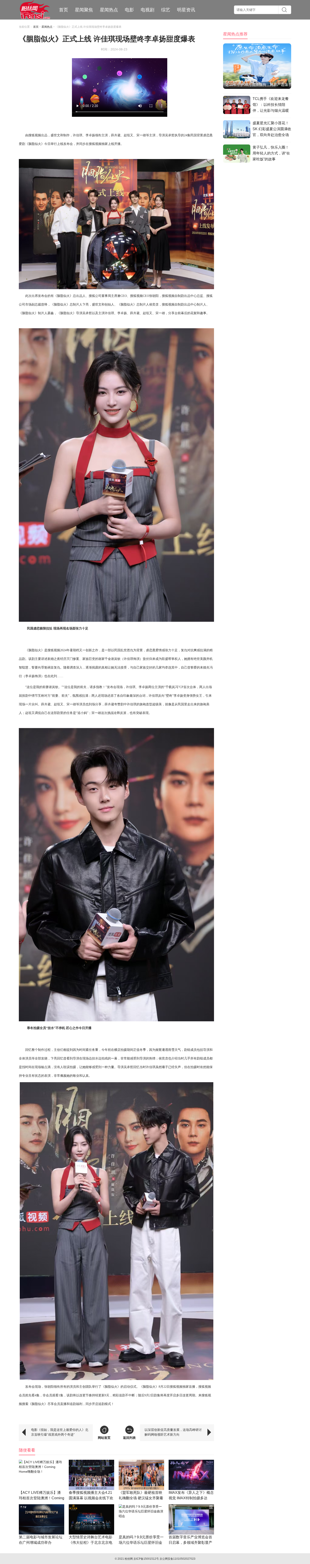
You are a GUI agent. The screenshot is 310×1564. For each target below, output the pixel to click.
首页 (63, 9)
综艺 (165, 9)
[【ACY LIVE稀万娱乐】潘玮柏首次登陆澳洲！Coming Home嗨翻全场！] (41, 1475)
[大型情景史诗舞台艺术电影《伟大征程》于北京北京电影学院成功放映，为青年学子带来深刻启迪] (91, 1519)
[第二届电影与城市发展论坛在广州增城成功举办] (41, 1519)
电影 (129, 9)
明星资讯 (186, 9)
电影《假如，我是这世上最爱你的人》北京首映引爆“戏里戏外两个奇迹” (59, 1432)
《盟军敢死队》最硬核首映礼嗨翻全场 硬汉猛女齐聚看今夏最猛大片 (141, 1498)
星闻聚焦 (84, 9)
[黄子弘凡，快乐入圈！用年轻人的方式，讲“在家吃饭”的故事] (236, 154)
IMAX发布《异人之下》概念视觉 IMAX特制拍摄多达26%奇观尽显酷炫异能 (191, 1498)
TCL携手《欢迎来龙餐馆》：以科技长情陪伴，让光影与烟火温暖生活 (271, 105)
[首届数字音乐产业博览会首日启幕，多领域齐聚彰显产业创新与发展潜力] (191, 1519)
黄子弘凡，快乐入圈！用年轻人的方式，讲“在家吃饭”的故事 (271, 153)
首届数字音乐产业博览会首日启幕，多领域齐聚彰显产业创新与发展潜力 (190, 1542)
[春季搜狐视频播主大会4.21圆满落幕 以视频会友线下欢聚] (91, 1475)
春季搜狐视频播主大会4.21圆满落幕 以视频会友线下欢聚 (91, 1498)
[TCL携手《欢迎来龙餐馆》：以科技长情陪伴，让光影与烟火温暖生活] (236, 105)
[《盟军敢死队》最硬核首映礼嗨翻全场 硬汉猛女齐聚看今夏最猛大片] (141, 1475)
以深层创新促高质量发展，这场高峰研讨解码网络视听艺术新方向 (173, 1432)
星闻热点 (109, 9)
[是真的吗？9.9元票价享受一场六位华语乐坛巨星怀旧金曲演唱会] (141, 1519)
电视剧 (147, 9)
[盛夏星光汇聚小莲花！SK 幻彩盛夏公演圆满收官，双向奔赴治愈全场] (236, 130)
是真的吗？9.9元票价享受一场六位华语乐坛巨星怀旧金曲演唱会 (141, 1542)
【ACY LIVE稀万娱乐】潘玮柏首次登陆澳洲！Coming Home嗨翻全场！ (41, 1498)
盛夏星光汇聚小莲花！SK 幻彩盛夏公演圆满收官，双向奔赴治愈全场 (272, 129)
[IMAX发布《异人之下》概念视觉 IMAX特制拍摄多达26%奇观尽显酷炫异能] (191, 1475)
